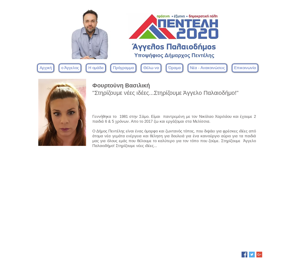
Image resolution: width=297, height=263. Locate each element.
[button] (96, 68)
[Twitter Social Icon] (252, 254)
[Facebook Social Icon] (244, 254)
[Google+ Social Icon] (259, 254)
